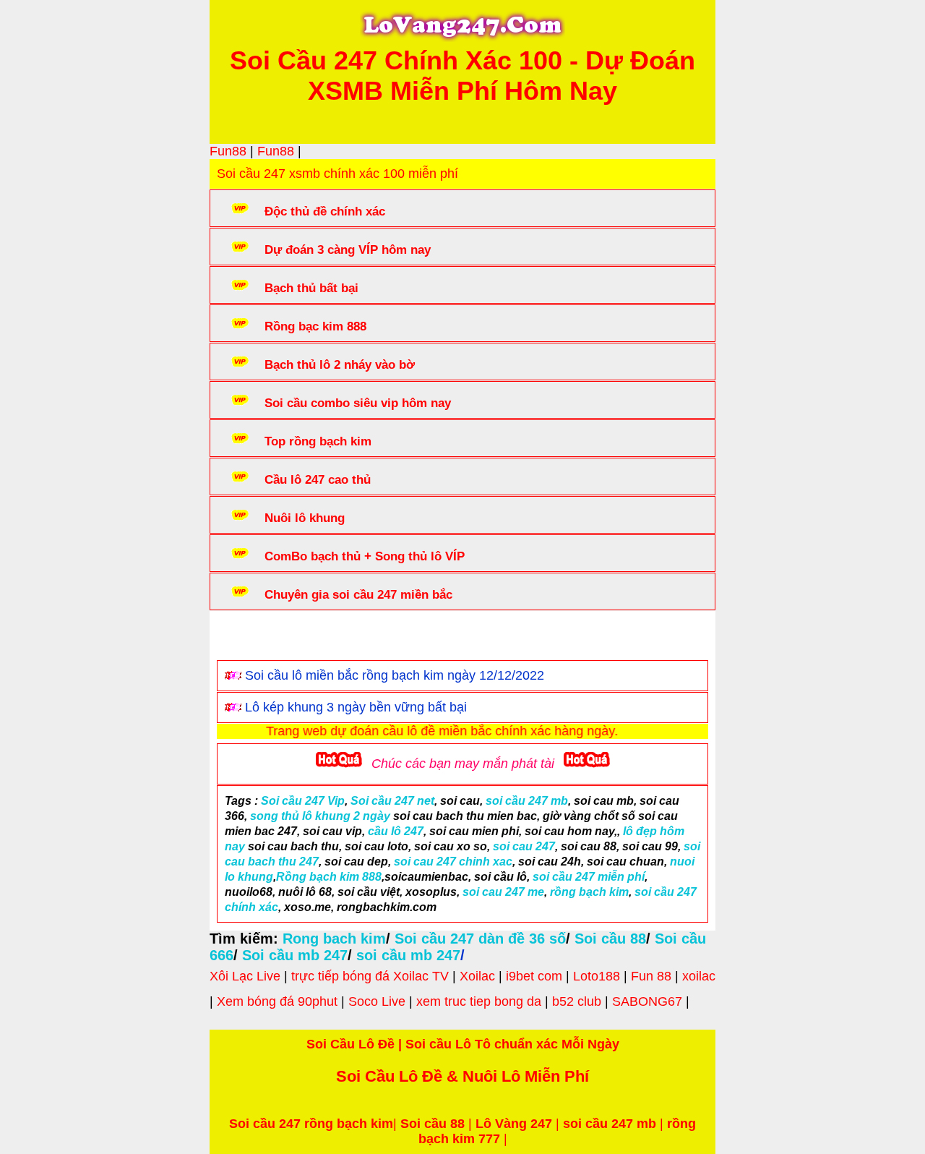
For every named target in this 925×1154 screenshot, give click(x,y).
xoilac (698, 976)
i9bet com (534, 976)
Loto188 (596, 976)
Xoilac (477, 976)
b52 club (576, 1001)
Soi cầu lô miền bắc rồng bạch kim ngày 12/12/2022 (394, 675)
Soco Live (376, 1001)
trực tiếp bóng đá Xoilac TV (370, 976)
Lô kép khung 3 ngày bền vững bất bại (356, 707)
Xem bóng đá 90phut (277, 1001)
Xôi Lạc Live (245, 976)
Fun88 (228, 151)
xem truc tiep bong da (478, 1001)
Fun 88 (651, 976)
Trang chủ (261, 638)
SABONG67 (647, 1001)
